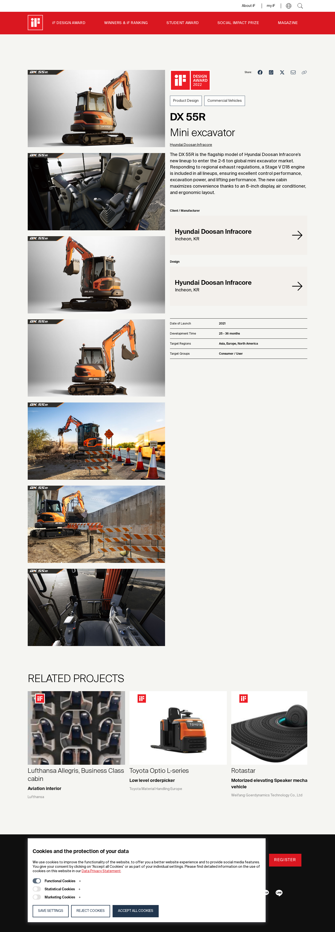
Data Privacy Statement (101, 871)
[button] (288, 6)
